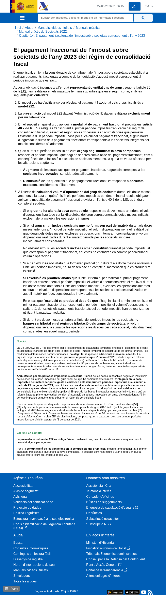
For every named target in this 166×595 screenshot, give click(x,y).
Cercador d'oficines (100, 496)
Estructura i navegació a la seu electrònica (43, 518)
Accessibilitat (22, 485)
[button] (149, 6)
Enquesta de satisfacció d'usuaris (110, 507)
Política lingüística (26, 513)
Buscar (18, 542)
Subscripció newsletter (102, 518)
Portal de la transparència (104, 570)
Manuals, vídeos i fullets (54, 27)
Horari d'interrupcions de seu (34, 564)
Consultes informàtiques (30, 548)
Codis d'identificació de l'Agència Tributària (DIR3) (44, 526)
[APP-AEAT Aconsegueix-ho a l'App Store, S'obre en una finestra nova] (132, 592)
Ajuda (29, 27)
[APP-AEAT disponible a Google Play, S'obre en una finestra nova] (115, 592)
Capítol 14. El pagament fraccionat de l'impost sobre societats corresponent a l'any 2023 (82, 35)
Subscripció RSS (98, 524)
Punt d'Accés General (101, 564)
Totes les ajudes (25, 581)
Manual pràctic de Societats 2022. (43, 31)
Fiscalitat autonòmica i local (106, 548)
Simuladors (21, 575)
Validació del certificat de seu (34, 502)
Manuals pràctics (88, 27)
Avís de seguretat (25, 491)
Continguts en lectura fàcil (32, 553)
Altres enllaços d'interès (103, 575)
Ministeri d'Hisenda (100, 542)
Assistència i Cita (98, 485)
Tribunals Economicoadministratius (111, 553)
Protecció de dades (27, 507)
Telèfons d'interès (98, 491)
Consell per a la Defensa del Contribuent (115, 559)
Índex (14, 589)
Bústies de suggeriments (104, 502)
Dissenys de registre (28, 559)
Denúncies (94, 513)
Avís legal (20, 496)
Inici (18, 27)
